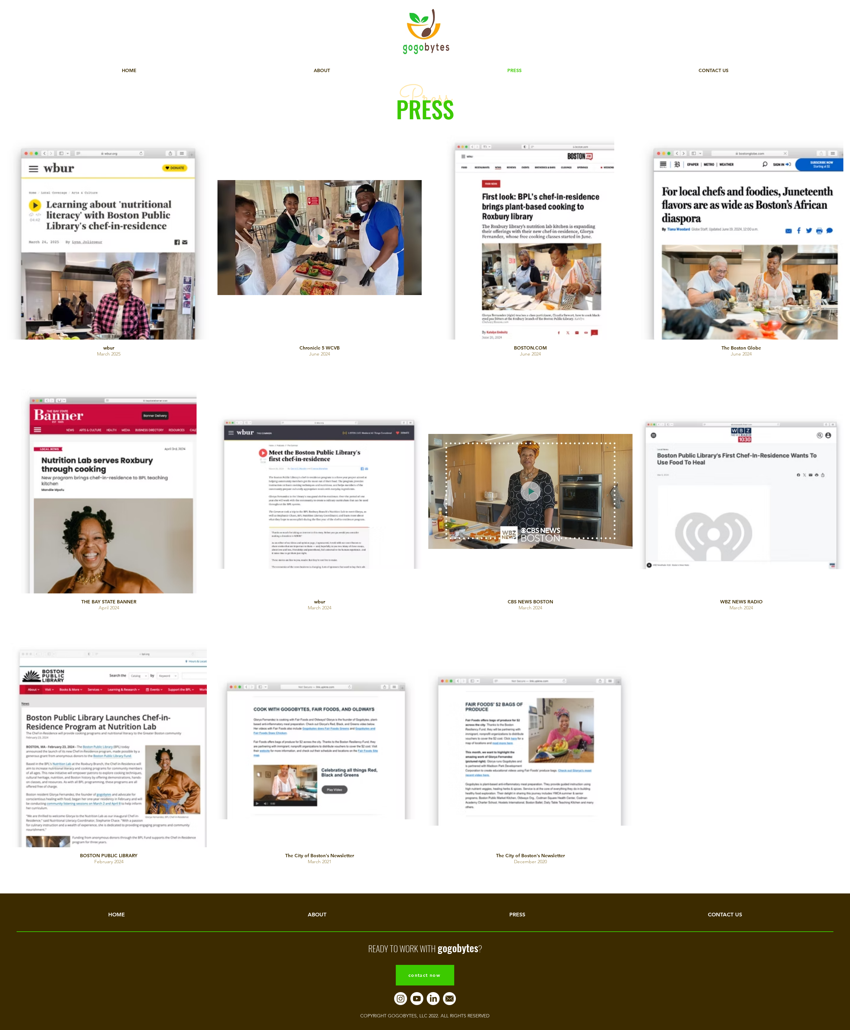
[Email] (449, 998)
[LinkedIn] (433, 998)
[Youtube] (416, 998)
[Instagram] (400, 998)
